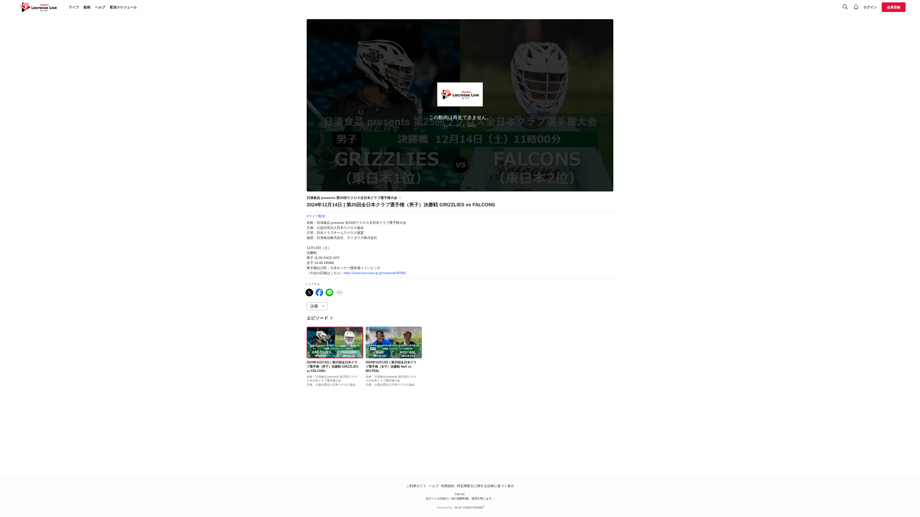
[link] (335, 343)
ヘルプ (100, 7)
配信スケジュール (123, 7)
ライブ (74, 7)
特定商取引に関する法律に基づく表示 (485, 486)
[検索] (845, 7)
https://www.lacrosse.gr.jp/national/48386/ (375, 273)
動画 (87, 7)
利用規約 (447, 486)
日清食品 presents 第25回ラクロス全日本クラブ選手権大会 (352, 198)
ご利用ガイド (416, 486)
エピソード (317, 318)
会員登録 (893, 7)
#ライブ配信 (316, 216)
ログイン (870, 7)
